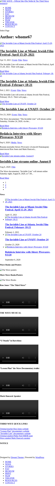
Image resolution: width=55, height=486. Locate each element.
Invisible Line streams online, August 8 (25, 161)
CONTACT (10, 26)
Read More (4, 71)
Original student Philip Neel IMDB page (16, 436)
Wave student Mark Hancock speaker (15, 438)
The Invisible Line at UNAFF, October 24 (27, 109)
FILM (7, 20)
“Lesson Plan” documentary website (14, 431)
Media (13, 142)
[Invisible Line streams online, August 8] (17, 156)
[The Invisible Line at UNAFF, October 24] (18, 104)
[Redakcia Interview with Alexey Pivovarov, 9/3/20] (21, 128)
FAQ (7, 14)
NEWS (8, 10)
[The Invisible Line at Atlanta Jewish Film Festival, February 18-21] (27, 76)
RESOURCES (11, 24)
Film (20, 60)
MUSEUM (9, 16)
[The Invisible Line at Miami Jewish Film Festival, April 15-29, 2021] (27, 45)
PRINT (8, 18)
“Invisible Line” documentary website (15, 433)
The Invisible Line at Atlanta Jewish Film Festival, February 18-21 (27, 83)
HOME (8, 8)
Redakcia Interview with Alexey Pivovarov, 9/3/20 (21, 135)
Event (14, 60)
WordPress (39, 457)
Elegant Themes (17, 457)
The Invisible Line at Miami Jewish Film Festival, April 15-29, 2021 (26, 52)
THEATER (9, 22)
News (25, 60)
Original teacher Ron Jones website (14, 429)
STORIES (9, 12)
